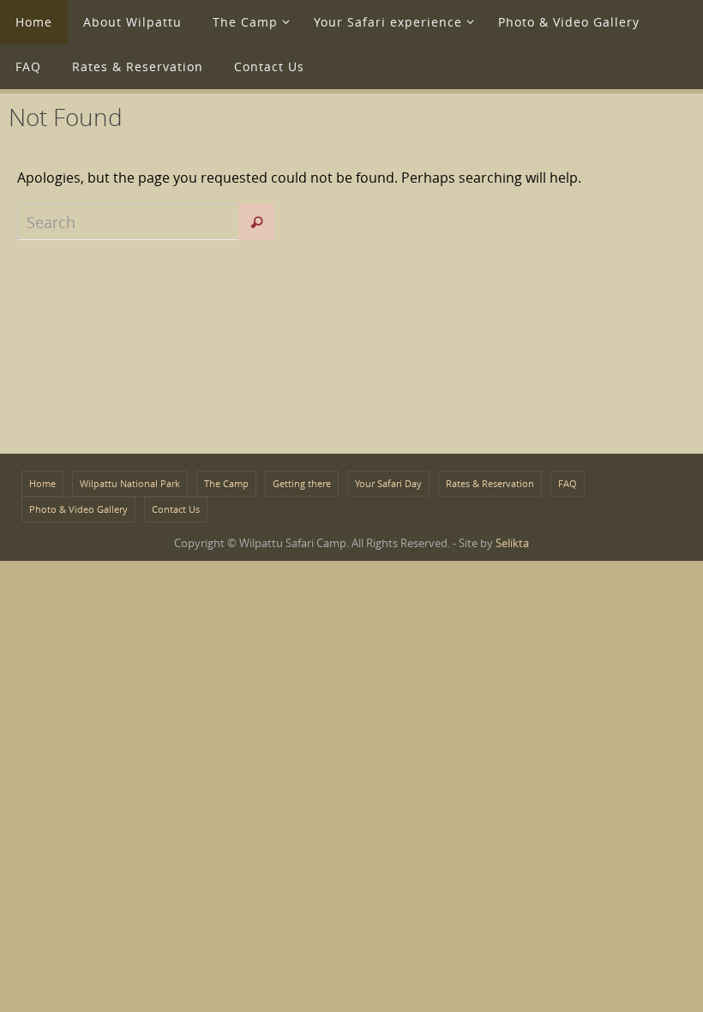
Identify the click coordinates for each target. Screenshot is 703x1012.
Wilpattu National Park (130, 483)
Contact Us (176, 509)
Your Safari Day (388, 483)
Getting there (302, 483)
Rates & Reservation (490, 483)
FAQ (567, 483)
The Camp (226, 483)
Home (42, 483)
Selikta (512, 543)
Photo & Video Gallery (78, 509)
